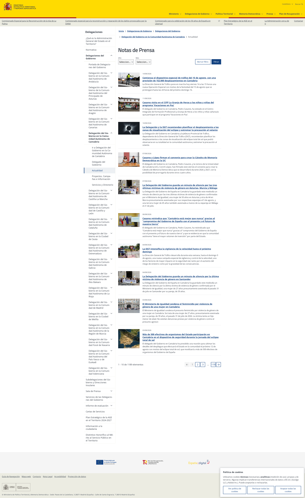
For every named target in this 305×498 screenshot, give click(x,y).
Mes (137, 58)
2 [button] (197, 364)
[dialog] (262, 482)
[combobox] (126, 61)
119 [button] (213, 364)
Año (119, 58)
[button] (218, 364)
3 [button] (202, 364)
